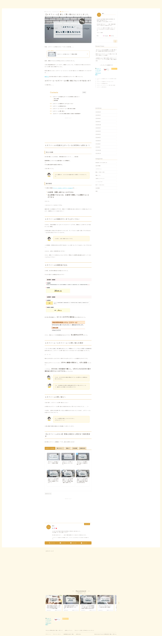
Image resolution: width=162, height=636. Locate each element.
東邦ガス (47, 76)
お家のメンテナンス (65, 11)
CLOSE (84, 92)
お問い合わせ (78, 634)
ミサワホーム (98, 168)
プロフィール (48, 634)
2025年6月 (98, 134)
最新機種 (56, 100)
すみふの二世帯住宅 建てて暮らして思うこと (54, 630)
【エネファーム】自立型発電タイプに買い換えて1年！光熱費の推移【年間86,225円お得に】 (106, 50)
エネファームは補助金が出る (59, 106)
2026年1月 (98, 121)
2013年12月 (98, 150)
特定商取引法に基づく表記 (69, 634)
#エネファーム (48, 493)
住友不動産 (98, 165)
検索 (115, 41)
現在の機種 (56, 98)
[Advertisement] (68, 129)
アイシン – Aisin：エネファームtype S (63, 188)
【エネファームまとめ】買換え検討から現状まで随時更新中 (67, 113)
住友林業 (98, 188)
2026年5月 (98, 115)
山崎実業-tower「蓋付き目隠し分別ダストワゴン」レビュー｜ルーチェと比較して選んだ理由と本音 (106, 59)
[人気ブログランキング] (114, 69)
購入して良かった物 (100, 172)
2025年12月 (98, 124)
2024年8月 (98, 140)
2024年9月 (98, 137)
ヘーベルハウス (99, 181)
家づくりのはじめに (100, 184)
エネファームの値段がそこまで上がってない (63, 103)
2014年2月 (98, 144)
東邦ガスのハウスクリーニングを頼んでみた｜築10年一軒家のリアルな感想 (106, 54)
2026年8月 (98, 112)
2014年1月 (98, 147)
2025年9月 (98, 128)
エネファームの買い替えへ (59, 111)
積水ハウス (98, 175)
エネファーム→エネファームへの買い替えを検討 (64, 108)
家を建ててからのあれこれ (101, 162)
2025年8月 (98, 131)
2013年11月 (98, 153)
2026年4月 (98, 118)
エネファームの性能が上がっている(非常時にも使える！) (66, 96)
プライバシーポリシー (57, 634)
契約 (97, 191)
